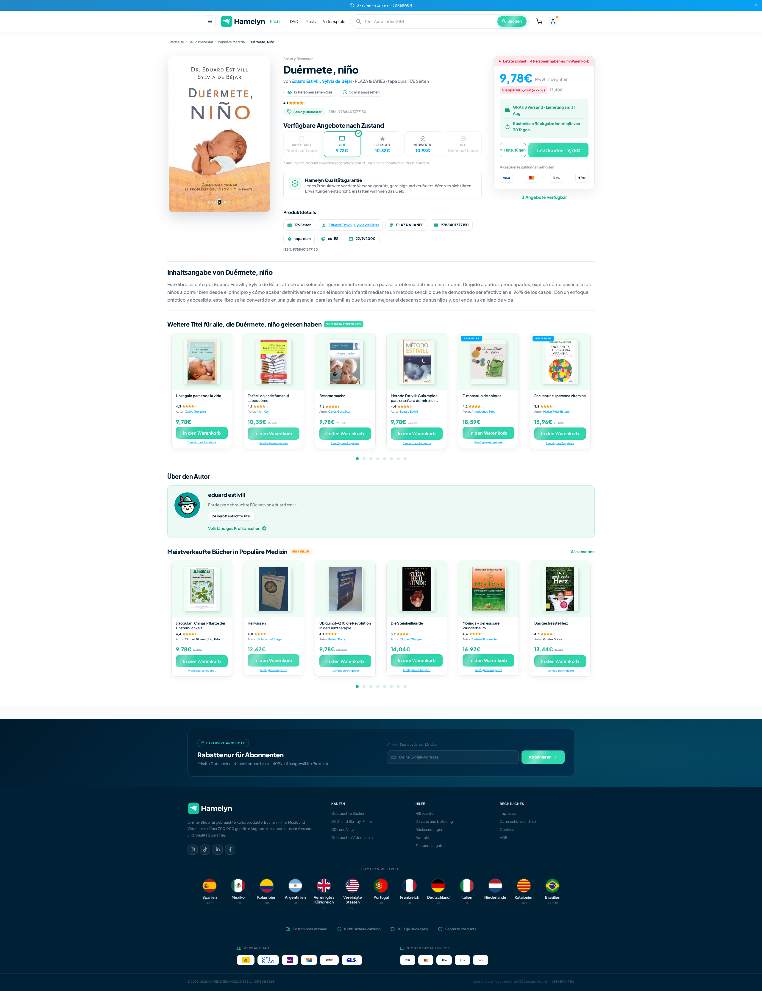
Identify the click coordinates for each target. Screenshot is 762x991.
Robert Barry (336, 639)
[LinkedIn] (218, 850)
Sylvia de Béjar (337, 81)
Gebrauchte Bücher (347, 813)
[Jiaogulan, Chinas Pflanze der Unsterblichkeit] (202, 589)
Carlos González (195, 411)
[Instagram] (193, 850)
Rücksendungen (429, 829)
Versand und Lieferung (434, 821)
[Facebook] (230, 850)
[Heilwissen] (273, 589)
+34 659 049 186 (563, 981)
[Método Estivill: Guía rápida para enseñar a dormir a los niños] (417, 361)
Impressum (509, 813)
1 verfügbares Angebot (202, 670)
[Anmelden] (553, 21)
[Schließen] (756, 5)
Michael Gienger (411, 639)
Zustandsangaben (431, 845)
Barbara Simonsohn (484, 639)
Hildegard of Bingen (270, 639)
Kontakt (423, 837)
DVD (294, 21)
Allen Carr (263, 411)
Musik (310, 21)
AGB (504, 837)
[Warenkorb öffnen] (539, 21)
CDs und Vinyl (342, 829)
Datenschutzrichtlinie (518, 821)
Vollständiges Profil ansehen (234, 528)
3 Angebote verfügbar (544, 197)
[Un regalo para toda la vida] (202, 361)
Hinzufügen (515, 150)
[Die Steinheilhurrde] (417, 589)
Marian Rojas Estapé (556, 411)
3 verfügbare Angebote (202, 442)
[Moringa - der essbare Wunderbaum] (488, 589)
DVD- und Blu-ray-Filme (351, 821)
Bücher (276, 21)
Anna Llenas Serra (483, 411)
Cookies (507, 829)
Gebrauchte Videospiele (352, 837)
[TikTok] (205, 850)
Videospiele (334, 21)
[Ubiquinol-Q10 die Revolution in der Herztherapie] (345, 589)
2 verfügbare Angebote (345, 443)
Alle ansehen (583, 551)
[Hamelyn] (243, 21)
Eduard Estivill (305, 81)
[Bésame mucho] (345, 361)
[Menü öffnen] (210, 21)
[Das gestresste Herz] (560, 589)
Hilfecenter (425, 813)
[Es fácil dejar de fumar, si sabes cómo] (273, 361)
